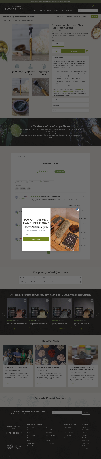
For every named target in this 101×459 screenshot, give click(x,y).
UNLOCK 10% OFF (36, 239)
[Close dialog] (78, 210)
